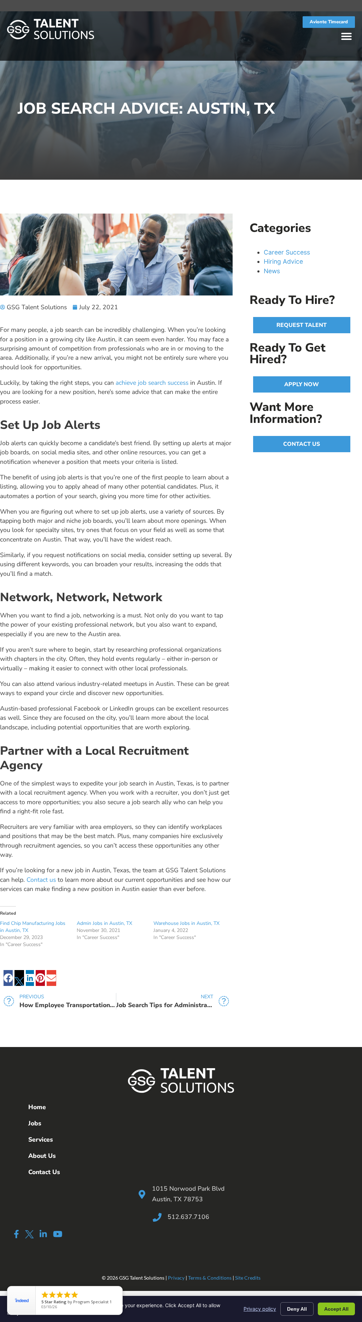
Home (37, 1107)
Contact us (41, 879)
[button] (346, 36)
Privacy (176, 1278)
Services (40, 1139)
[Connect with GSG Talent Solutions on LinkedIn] (43, 1234)
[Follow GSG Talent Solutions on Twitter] (29, 1235)
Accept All (336, 1309)
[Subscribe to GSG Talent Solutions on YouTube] (57, 1234)
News (272, 271)
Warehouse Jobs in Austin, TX (186, 923)
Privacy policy (260, 1309)
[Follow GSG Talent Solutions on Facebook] (16, 1234)
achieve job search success (152, 382)
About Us (42, 1155)
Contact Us (44, 1172)
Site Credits (248, 1278)
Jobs (34, 1123)
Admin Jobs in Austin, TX (104, 923)
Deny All (297, 1309)
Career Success (287, 252)
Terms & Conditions (210, 1278)
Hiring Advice (283, 261)
